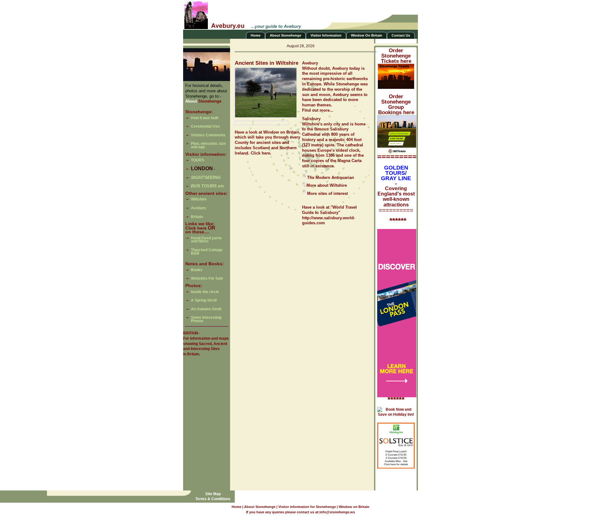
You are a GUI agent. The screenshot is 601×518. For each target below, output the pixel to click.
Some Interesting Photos (206, 319)
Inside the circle (205, 292)
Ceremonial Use (205, 126)
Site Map (213, 494)
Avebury (198, 208)
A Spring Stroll (204, 300)
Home (255, 35)
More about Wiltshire (326, 185)
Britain (197, 217)
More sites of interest (327, 193)
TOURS (197, 160)
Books (197, 270)
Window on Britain (354, 507)
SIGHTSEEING (206, 177)
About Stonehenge (285, 35)
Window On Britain (366, 35)
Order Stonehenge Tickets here (396, 56)
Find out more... (317, 110)
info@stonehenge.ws (337, 512)
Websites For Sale (207, 278)
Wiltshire (199, 199)
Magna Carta (349, 160)
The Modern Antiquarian (330, 177)
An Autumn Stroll (206, 309)
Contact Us (401, 35)
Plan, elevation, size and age (208, 145)
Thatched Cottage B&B (207, 252)
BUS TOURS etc (207, 185)
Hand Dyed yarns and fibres (206, 240)
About (203, 101)
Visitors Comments (208, 135)
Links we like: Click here (200, 225)
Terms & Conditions (212, 499)
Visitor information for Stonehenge (307, 507)
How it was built (204, 118)
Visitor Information (326, 35)
